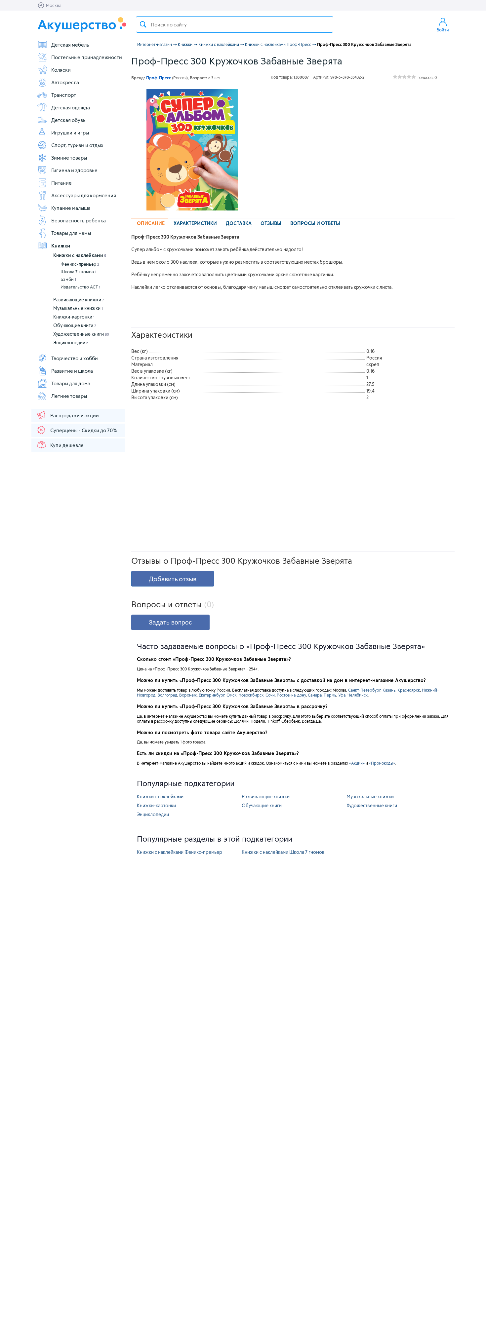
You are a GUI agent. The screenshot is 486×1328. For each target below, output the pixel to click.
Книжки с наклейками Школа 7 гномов (283, 852)
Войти (442, 29)
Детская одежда (70, 107)
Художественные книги (81, 334)
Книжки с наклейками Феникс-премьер (179, 852)
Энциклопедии (71, 342)
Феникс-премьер (80, 264)
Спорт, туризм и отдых (77, 145)
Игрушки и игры (70, 132)
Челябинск (357, 695)
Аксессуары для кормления (83, 195)
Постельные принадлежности (86, 57)
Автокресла (65, 82)
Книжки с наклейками (79, 255)
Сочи (270, 695)
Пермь (330, 695)
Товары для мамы (71, 233)
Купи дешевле (67, 445)
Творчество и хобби (74, 358)
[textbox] (234, 24)
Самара (315, 695)
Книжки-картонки (74, 317)
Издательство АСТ (80, 286)
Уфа (341, 695)
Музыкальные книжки (78, 308)
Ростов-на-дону (291, 695)
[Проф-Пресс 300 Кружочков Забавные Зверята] (192, 149)
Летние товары (69, 396)
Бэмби (68, 279)
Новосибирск (250, 695)
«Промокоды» (382, 763)
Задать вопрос (170, 622)
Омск (231, 695)
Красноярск (408, 690)
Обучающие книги (74, 325)
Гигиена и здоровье (74, 170)
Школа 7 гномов (78, 271)
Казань (389, 690)
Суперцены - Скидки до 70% (83, 430)
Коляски (61, 70)
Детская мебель (70, 45)
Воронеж (188, 695)
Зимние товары (69, 158)
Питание (61, 183)
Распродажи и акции (74, 415)
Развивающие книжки (78, 299)
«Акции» (357, 763)
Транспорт (63, 95)
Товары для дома (70, 383)
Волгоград (167, 695)
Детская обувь (68, 120)
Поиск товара (143, 24)
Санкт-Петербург (364, 690)
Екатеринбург (211, 695)
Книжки (60, 245)
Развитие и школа (72, 371)
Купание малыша (71, 208)
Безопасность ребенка (78, 220)
